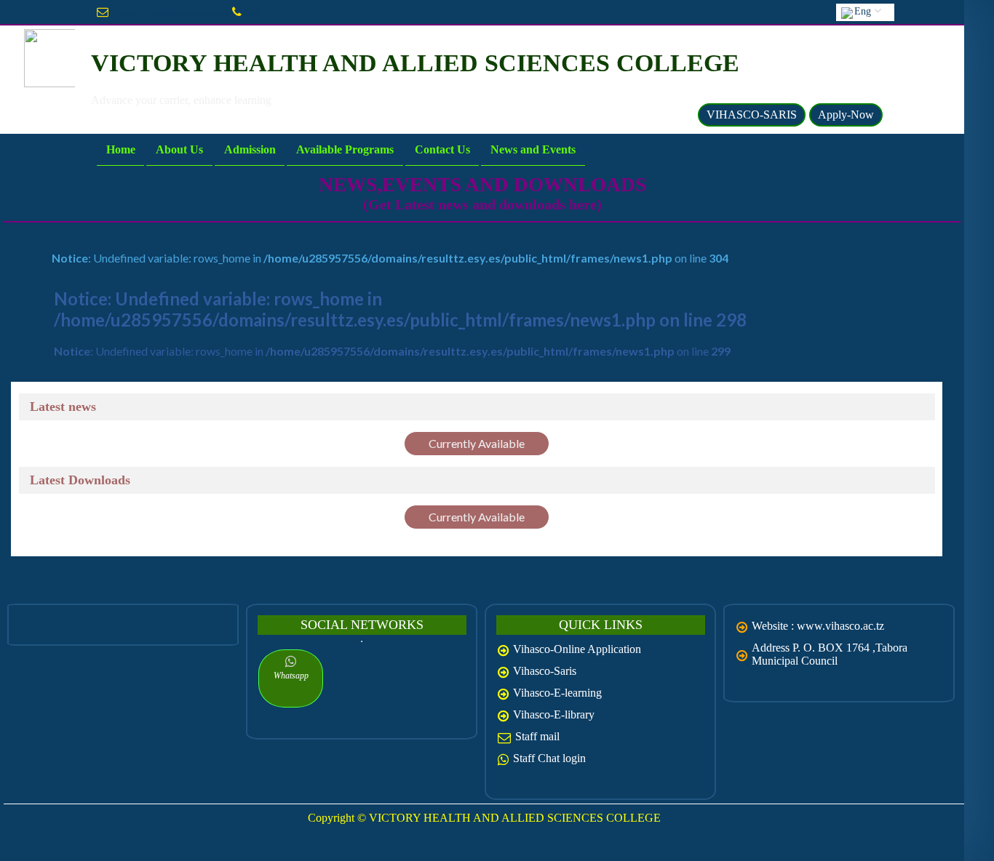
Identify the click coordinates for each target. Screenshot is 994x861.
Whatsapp (291, 675)
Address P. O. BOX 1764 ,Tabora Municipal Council (829, 654)
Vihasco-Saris (544, 671)
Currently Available (477, 443)
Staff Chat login (549, 758)
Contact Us (442, 149)
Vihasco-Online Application (577, 649)
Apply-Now (846, 114)
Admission (249, 149)
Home (120, 149)
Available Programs (345, 149)
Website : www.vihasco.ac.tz (818, 626)
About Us (179, 149)
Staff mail (537, 736)
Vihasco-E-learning (557, 692)
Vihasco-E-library (554, 714)
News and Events (533, 149)
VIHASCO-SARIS (752, 114)
